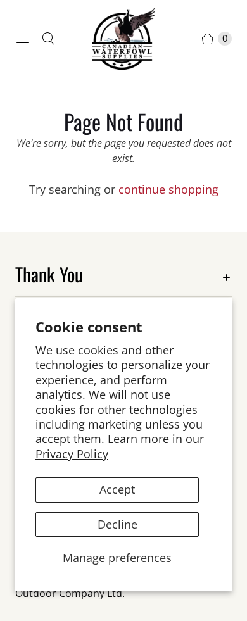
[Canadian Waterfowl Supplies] (123, 39)
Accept (117, 489)
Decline (117, 524)
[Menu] (22, 38)
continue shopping (168, 189)
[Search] (48, 38)
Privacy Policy (71, 453)
